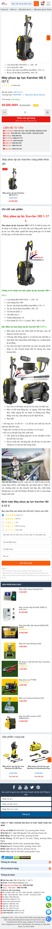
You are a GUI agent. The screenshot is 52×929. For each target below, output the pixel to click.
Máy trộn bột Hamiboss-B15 (30, 644)
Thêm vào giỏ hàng (26, 119)
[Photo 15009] (26, 37)
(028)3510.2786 (41, 131)
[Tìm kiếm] (36, 3)
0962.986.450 (16, 136)
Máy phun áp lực (14, 331)
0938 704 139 (14, 908)
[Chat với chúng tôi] (49, 919)
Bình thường (20, 526)
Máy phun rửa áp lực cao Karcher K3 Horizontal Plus (38, 767)
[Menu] (48, 3)
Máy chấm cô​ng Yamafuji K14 (31, 589)
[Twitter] (32, 787)
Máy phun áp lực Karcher (35, 95)
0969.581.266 (16, 143)
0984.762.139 (17, 145)
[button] (49, 862)
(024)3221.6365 (38, 133)
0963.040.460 (18, 141)
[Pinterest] (38, 787)
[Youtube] (20, 787)
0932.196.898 (30, 131)
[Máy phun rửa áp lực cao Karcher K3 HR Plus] (13, 752)
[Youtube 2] (26, 787)
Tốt (17, 522)
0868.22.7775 (18, 138)
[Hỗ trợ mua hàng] (49, 905)
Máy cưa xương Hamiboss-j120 (31, 698)
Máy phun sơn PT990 (27, 680)
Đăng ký (26, 814)
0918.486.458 (15, 133)
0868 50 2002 (19, 913)
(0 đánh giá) (16, 85)
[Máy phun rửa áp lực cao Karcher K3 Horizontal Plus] (38, 752)
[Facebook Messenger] (49, 912)
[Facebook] (14, 787)
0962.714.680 (26, 133)
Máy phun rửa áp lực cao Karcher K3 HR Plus (13, 767)
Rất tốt (18, 519)
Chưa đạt (19, 530)
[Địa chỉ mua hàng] (49, 899)
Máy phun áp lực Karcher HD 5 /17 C (13, 194)
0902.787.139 (19, 131)
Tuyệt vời (19, 515)
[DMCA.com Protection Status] (22, 857)
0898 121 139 (19, 910)
